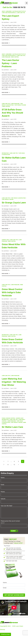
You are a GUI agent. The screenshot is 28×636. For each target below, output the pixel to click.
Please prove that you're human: (10, 521)
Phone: (3, 491)
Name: (3, 477)
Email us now (5, 634)
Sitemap (2, 629)
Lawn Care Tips (21, 12)
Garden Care (5, 239)
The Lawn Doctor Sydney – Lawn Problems (10, 63)
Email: (2, 484)
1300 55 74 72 (19, 7)
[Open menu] (26, 3)
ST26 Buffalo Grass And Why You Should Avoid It (12, 112)
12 (14, 464)
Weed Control (15, 57)
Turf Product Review (20, 105)
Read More (6, 43)
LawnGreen (6, 22)
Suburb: (3, 498)
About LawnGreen (7, 11)
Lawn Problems (6, 57)
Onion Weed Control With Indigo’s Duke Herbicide (12, 292)
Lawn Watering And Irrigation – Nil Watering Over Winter (14, 381)
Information (5, 153)
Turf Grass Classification (18, 198)
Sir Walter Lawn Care (12, 427)
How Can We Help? (6, 505)
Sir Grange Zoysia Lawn (14, 202)
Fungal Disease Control (8, 418)
